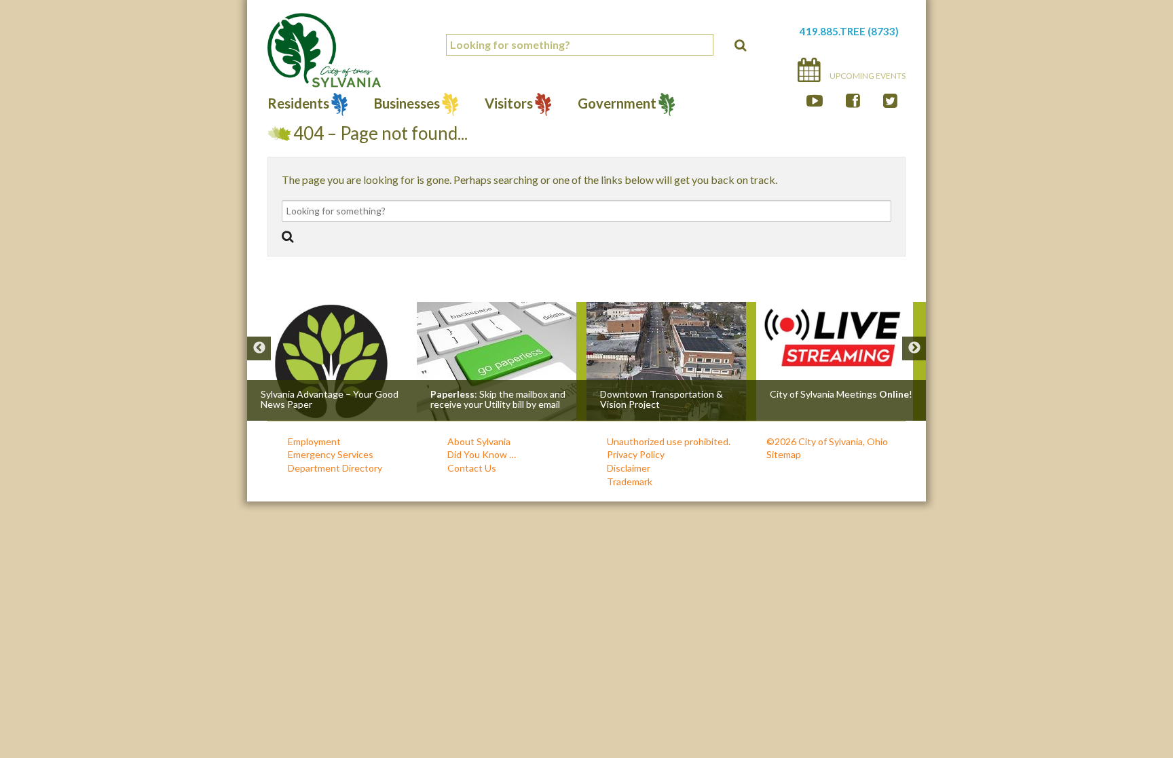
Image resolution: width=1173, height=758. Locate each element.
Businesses (407, 104)
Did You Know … (481, 454)
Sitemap (783, 454)
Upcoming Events (867, 76)
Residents (298, 104)
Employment (314, 441)
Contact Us (471, 468)
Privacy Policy (636, 454)
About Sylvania (478, 441)
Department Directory (335, 468)
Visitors (509, 104)
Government (617, 104)
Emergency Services (330, 454)
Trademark (629, 481)
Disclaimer (628, 468)
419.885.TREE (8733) (849, 31)
